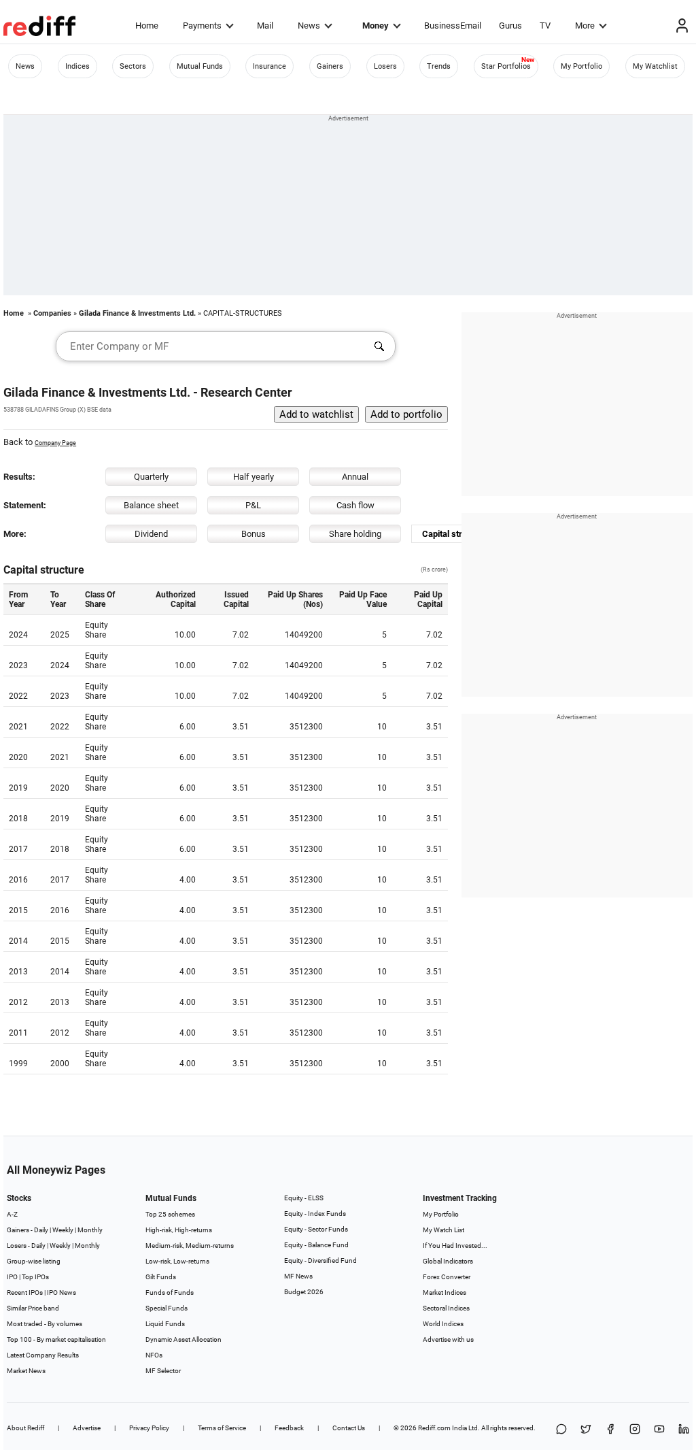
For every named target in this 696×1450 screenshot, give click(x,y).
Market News (26, 1370)
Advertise (87, 1427)
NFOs (153, 1355)
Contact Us (348, 1427)
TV (545, 25)
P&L (253, 505)
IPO (12, 1276)
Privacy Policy (149, 1427)
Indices (77, 66)
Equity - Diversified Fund (320, 1260)
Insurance (269, 66)
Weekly (62, 1229)
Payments (202, 25)
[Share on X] (585, 1429)
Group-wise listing (33, 1261)
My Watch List (443, 1229)
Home (146, 25)
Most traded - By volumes (44, 1323)
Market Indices (444, 1292)
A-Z (12, 1214)
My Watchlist (655, 66)
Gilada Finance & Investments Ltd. (137, 313)
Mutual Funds (200, 66)
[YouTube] (659, 1429)
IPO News (61, 1292)
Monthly (90, 1229)
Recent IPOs (25, 1292)
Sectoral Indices (446, 1308)
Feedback (289, 1427)
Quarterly (151, 477)
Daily (41, 1229)
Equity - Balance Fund (316, 1244)
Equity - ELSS (304, 1197)
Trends (439, 66)
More (585, 25)
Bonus (253, 534)
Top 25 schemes (170, 1214)
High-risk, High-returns (178, 1229)
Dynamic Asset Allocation (183, 1339)
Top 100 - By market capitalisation (56, 1339)
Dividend (151, 534)
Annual (355, 477)
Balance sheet (151, 505)
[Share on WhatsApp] (561, 1429)
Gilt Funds (160, 1276)
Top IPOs (35, 1276)
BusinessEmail (452, 25)
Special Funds (166, 1308)
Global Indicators (448, 1261)
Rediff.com (434, 1427)
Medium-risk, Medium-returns (189, 1245)
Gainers (330, 66)
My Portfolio (581, 66)
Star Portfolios (506, 66)
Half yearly (253, 477)
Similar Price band (33, 1308)
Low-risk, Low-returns (177, 1261)
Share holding (355, 534)
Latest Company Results (43, 1355)
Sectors (133, 66)
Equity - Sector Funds (316, 1229)
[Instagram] (634, 1429)
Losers (385, 66)
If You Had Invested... (455, 1245)
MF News (298, 1276)
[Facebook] (610, 1429)
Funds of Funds (169, 1292)
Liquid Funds (165, 1323)
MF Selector (163, 1370)
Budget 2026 (304, 1291)
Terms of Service (222, 1427)
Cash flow (355, 505)
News (309, 25)
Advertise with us (448, 1339)
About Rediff (25, 1427)
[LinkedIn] (683, 1429)
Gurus (510, 25)
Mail (265, 25)
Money (375, 25)
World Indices (443, 1323)
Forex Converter (446, 1276)
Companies (52, 313)
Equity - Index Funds (315, 1213)
